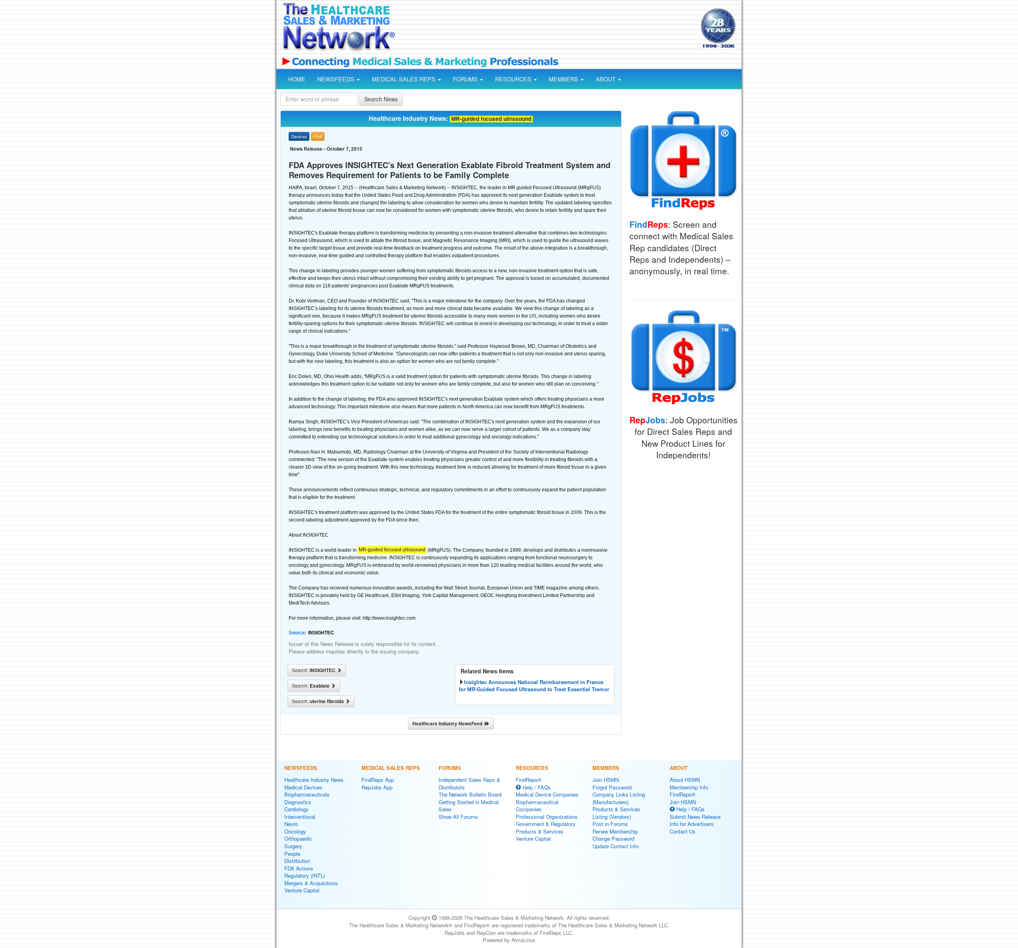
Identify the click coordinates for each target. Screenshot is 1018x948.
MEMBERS (564, 79)
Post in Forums (610, 824)
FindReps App (377, 779)
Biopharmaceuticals (307, 794)
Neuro (291, 824)
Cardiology (296, 809)
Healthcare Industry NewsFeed (448, 723)
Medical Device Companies (547, 794)
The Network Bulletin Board (470, 794)
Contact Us (683, 831)
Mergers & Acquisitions (311, 883)
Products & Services (539, 831)
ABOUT (606, 79)
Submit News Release (695, 816)
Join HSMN (606, 779)
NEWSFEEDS (336, 79)
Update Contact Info (616, 846)
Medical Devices (303, 787)
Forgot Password (612, 787)
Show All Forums (458, 816)
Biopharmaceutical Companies (537, 805)
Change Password (613, 838)
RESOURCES (514, 79)
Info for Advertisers (692, 824)
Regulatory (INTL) (304, 875)
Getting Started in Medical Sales (469, 805)
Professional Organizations (547, 816)
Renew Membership (615, 831)
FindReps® (529, 779)
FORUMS (466, 79)
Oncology (295, 831)
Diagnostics (297, 802)
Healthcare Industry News (314, 779)
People (292, 853)
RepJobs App (376, 787)
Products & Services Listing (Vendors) (616, 812)
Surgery (293, 846)
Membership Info (689, 787)
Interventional (299, 816)
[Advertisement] (547, 29)
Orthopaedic (298, 838)
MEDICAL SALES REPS (404, 79)
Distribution (297, 861)
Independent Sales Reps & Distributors (469, 783)
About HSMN (685, 779)
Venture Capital (301, 890)
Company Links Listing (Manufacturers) (619, 798)
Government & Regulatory (545, 824)
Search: (314, 670)
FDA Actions (298, 868)
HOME (296, 79)
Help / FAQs (536, 787)
